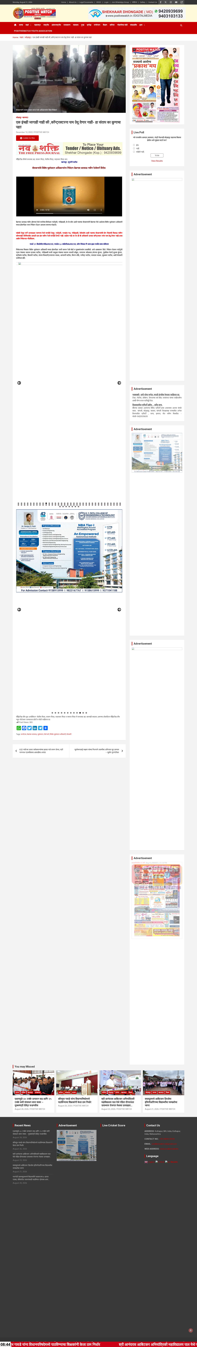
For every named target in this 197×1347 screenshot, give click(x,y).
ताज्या (21, 25)
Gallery (142, 2)
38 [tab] (27, 505)
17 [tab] (67, 503)
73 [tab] (72, 506)
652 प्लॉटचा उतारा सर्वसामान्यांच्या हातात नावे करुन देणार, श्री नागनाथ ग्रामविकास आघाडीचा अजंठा (41, 751)
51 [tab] (67, 505)
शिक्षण (105, 25)
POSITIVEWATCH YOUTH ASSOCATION (33, 31)
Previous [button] (19, 383)
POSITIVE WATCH (41, 132)
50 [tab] (64, 505)
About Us (72, 2)
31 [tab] (111, 503)
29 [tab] (104, 503)
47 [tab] (55, 505)
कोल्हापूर (18, 117)
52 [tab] (71, 505)
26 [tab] (95, 503)
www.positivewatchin (169, 1149)
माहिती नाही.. (140, 152)
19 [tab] (74, 503)
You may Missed (25, 1066)
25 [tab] (92, 503)
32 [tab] (114, 503)
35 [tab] (18, 505)
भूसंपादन (40, 734)
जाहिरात (134, 2)
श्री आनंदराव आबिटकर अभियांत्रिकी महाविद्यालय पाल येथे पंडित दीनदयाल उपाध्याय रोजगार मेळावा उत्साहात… (117, 1102)
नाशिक (23, 1092)
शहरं (27, 25)
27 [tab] (98, 503)
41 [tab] (37, 505)
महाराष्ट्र (37, 25)
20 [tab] (77, 503)
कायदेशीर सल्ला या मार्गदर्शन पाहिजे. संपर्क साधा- (151, 394)
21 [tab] (80, 503)
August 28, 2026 (22, 1109)
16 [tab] (64, 503)
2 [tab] (21, 503)
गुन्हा (82, 25)
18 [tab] (71, 503)
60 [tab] (95, 505)
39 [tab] (30, 505)
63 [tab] (104, 505)
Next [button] (119, 383)
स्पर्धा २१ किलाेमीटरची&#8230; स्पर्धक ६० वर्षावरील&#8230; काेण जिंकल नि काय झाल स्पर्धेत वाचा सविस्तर (69, 244)
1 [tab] (18, 503)
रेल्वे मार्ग (46, 734)
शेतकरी (68, 734)
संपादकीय (133, 25)
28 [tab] (101, 503)
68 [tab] (120, 505)
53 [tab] (74, 505)
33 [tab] (117, 503)
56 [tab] (83, 505)
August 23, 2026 (108, 1109)
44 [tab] (46, 505)
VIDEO (98, 2)
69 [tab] (60, 506)
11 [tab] (49, 503)
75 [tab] (78, 506)
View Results (157, 161)
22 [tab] (83, 503)
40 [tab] (34, 505)
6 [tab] (34, 503)
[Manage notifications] (191, 1330)
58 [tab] (89, 505)
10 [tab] (46, 503)
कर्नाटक (23, 734)
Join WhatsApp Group (120, 2)
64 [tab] (108, 505)
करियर (112, 25)
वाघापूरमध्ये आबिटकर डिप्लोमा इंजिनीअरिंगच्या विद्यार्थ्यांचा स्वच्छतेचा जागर (161, 1102)
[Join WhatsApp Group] (69, 148)
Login (106, 2)
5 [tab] (30, 503)
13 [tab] (55, 503)
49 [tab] (61, 505)
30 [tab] (108, 503)
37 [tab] (24, 505)
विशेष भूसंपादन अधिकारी (58, 734)
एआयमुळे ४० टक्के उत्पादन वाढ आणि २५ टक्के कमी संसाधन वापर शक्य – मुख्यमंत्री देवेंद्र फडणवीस (33, 1102)
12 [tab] (52, 503)
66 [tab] (114, 505)
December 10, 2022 (24, 132)
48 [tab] (58, 505)
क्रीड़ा (89, 25)
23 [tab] (86, 503)
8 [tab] (40, 503)
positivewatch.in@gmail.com (164, 1144)
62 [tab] (101, 505)
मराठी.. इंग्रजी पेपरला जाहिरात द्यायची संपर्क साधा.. (152, 412)
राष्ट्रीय (46, 25)
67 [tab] (117, 505)
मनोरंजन (97, 25)
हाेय (137, 145)
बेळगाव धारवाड (32, 734)
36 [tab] (21, 505)
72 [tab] (69, 506)
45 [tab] (49, 505)
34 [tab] (120, 503)
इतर (141, 25)
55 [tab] (80, 505)
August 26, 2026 (65, 1106)
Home (63, 2)
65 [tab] (111, 505)
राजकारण (67, 25)
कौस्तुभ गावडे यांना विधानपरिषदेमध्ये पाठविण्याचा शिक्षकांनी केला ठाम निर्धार (74, 1100)
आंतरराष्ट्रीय (56, 25)
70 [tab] (63, 506)
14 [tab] (58, 503)
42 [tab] (40, 505)
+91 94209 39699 (166, 1139)
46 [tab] (52, 505)
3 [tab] (24, 503)
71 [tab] (66, 506)
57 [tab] (86, 505)
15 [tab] (61, 503)
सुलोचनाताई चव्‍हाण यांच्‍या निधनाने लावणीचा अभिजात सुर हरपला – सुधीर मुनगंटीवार (97, 751)
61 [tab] (98, 505)
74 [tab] (75, 506)
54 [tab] (77, 505)
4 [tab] (27, 503)
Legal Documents (86, 2)
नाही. (138, 148)
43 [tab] (43, 505)
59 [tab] (92, 505)
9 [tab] (43, 503)
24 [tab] (89, 503)
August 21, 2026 (152, 1109)
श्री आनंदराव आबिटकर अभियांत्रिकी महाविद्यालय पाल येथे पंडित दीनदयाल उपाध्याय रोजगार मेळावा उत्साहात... (106, 1344)
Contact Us (152, 2)
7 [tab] (37, 503)
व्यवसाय (75, 25)
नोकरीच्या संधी (122, 25)
